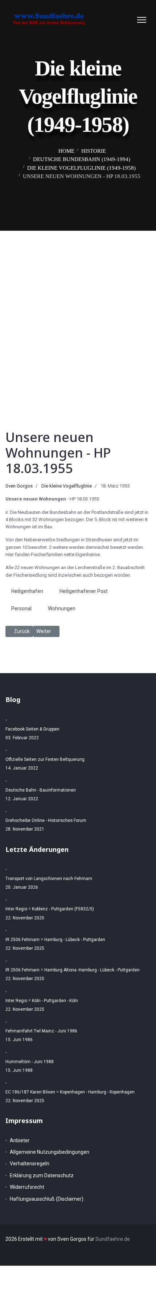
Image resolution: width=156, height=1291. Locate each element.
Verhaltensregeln (29, 1163)
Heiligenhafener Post (83, 591)
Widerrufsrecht (27, 1187)
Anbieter (20, 1140)
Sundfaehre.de (112, 1239)
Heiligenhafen (27, 591)
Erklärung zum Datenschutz (42, 1175)
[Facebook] (113, 19)
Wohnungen (61, 608)
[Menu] (141, 20)
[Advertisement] (78, 312)
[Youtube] (128, 19)
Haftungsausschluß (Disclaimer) (46, 1199)
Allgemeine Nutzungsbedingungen (49, 1152)
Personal (21, 608)
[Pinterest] (121, 19)
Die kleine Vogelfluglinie (66, 486)
